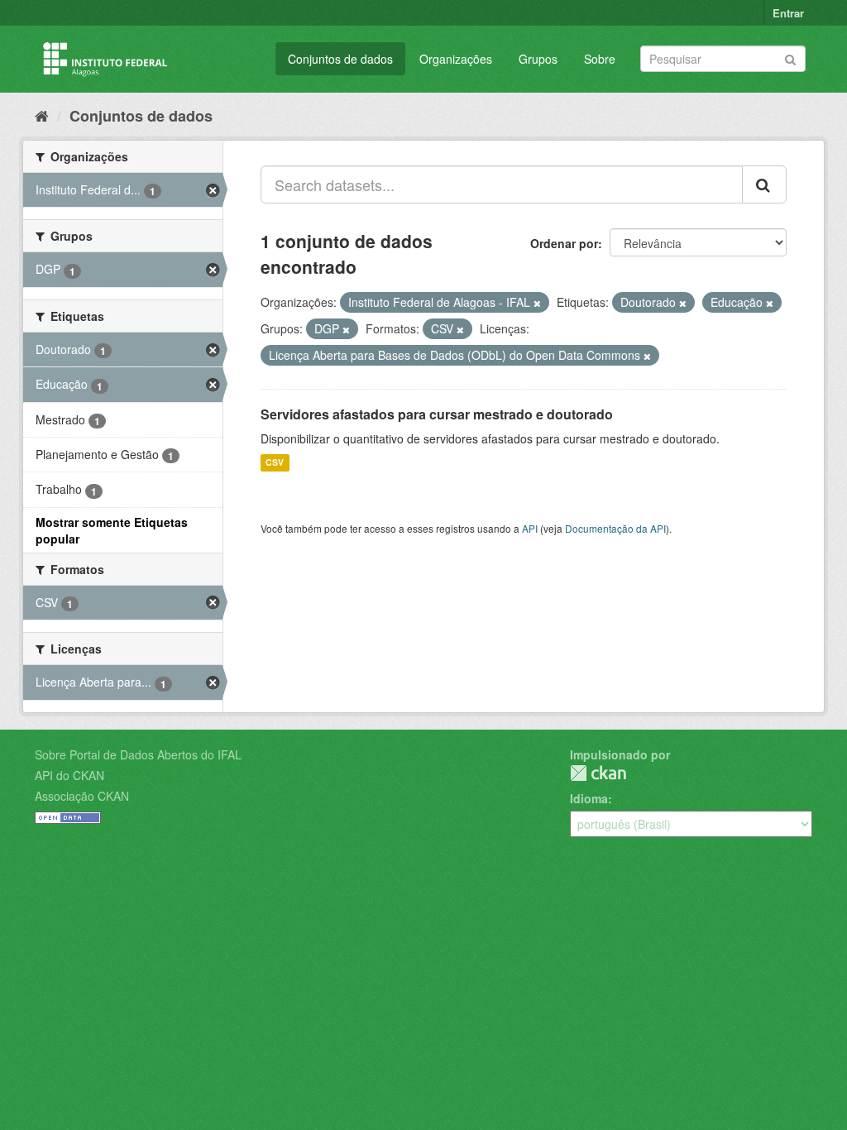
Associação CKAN (82, 796)
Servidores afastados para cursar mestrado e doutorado (437, 414)
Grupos (538, 58)
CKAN (598, 773)
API (530, 528)
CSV (275, 463)
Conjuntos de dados (340, 58)
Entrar (788, 13)
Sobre (599, 58)
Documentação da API (615, 528)
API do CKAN (69, 775)
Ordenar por (564, 243)
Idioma (589, 798)
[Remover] (537, 302)
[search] (764, 184)
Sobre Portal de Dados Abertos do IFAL (138, 754)
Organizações (455, 58)
